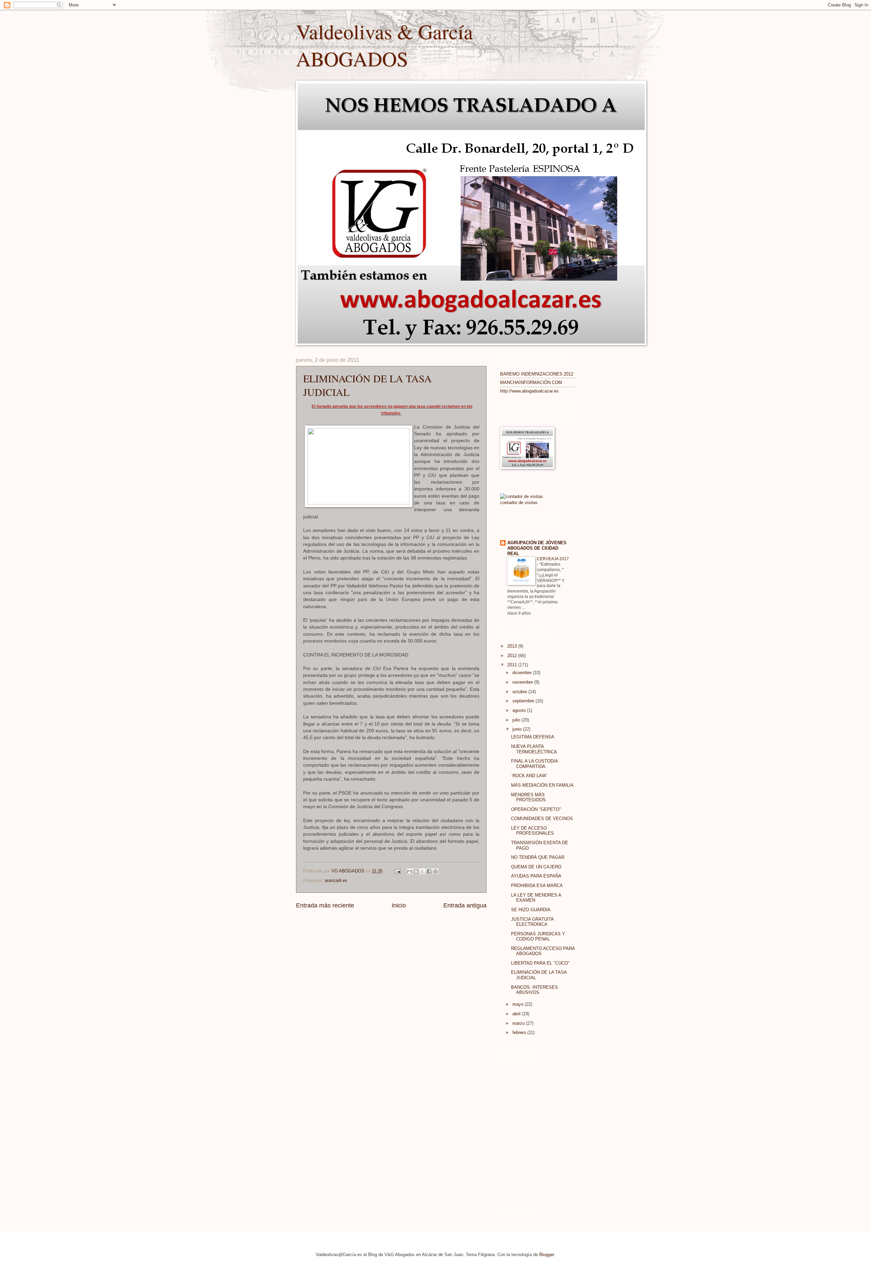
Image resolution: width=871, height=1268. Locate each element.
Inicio (399, 905)
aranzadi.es (336, 880)
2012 (512, 655)
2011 (512, 664)
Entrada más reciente (325, 905)
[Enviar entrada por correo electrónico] (397, 870)
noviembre (523, 682)
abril (517, 1013)
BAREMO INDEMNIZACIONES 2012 (536, 374)
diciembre (522, 672)
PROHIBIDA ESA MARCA (537, 885)
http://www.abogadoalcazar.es (529, 391)
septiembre (524, 700)
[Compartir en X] (422, 871)
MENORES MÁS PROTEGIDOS (528, 797)
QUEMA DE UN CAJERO (536, 866)
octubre (520, 691)
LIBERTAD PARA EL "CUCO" (540, 963)
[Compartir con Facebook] (429, 871)
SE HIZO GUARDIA (530, 909)
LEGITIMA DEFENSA (532, 736)
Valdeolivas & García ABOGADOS (384, 45)
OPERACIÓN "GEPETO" (536, 809)
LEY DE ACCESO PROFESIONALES (532, 830)
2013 (512, 646)
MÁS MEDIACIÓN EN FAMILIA (542, 785)
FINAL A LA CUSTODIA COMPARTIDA (534, 763)
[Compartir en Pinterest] (435, 871)
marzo (519, 1023)
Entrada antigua (465, 905)
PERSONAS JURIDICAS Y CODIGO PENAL (538, 936)
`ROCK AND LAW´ (529, 775)
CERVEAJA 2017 (553, 558)
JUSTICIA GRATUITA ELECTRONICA (532, 922)
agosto (519, 710)
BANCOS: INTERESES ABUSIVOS (534, 990)
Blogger (546, 1254)
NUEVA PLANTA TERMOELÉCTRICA (534, 749)
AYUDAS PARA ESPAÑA (536, 876)
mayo (518, 1004)
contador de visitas (519, 502)
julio (517, 719)
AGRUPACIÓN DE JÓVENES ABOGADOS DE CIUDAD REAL (536, 548)
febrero (519, 1032)
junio (517, 729)
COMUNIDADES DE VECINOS (542, 818)
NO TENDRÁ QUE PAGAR (537, 857)
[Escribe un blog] (416, 871)
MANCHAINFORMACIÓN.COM (531, 382)
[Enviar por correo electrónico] (409, 871)
